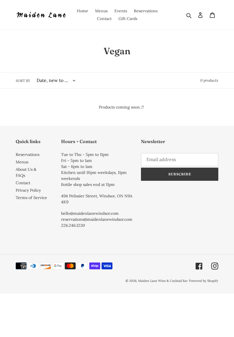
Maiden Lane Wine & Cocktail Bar (163, 281)
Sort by (23, 81)
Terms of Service (31, 197)
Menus (22, 162)
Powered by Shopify (203, 281)
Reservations (27, 154)
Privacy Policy (28, 190)
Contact (23, 182)
